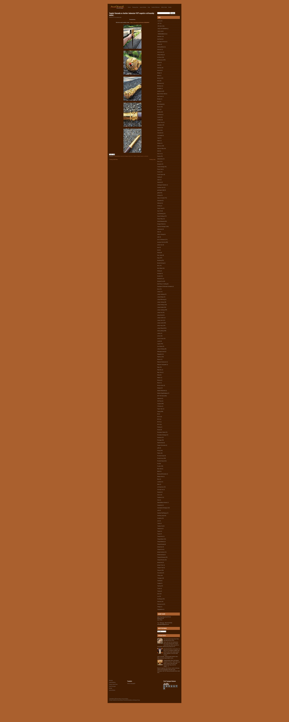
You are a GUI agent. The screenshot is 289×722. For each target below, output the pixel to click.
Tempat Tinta (160, 567)
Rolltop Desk (160, 476)
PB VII (158, 421)
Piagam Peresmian (161, 445)
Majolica (159, 356)
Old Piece (159, 401)
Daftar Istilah (164, 7)
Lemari (158, 336)
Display (159, 156)
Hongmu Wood (160, 224)
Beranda (111, 680)
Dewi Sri (159, 153)
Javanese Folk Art (161, 242)
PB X (158, 424)
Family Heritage (160, 166)
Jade (158, 237)
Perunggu (159, 440)
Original (134, 156)
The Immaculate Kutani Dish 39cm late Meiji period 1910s (171, 639)
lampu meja (160, 325)
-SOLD (158, 31)
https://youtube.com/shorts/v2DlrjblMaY (139, 22)
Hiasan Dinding (160, 216)
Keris (158, 265)
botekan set (160, 91)
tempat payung (160, 554)
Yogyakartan (160, 609)
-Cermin (159, 21)
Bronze (159, 106)
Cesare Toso (160, 122)
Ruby (158, 484)
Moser (158, 382)
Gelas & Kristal (160, 198)
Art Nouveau (160, 60)
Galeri (158, 179)
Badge (158, 73)
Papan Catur (160, 408)
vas (158, 596)
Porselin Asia (160, 458)
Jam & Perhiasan (161, 239)
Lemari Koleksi (143, 7)
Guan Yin (159, 211)
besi (158, 80)
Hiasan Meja (160, 218)
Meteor (159, 377)
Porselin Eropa (160, 461)
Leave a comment (144, 156)
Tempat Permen (160, 559)
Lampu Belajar (160, 297)
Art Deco (159, 57)
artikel (158, 62)
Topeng (159, 586)
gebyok (159, 192)
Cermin (158, 117)
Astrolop (159, 67)
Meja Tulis (159, 372)
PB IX (158, 416)
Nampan (159, 388)
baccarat (159, 70)
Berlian (158, 78)
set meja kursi (160, 487)
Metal (158, 375)
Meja (158, 367)
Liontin (158, 341)
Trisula (158, 588)
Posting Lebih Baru (114, 159)
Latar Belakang (112, 682)
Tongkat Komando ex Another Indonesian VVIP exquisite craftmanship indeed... (131, 14)
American (159, 49)
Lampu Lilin (159, 320)
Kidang (158, 271)
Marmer (159, 359)
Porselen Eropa (160, 455)
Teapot (158, 531)
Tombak (159, 580)
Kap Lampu (159, 255)
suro (158, 520)
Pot (158, 463)
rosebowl (159, 481)
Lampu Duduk (160, 307)
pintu (158, 448)
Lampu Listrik (160, 323)
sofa (158, 510)
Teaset (158, 533)
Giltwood (159, 203)
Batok (158, 75)
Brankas (159, 99)
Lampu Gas (159, 312)
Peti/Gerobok (160, 442)
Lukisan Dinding (160, 349)
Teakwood (159, 528)
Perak (158, 429)
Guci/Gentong (160, 213)
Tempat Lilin (160, 549)
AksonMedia (120, 700)
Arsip (149, 7)
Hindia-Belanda (160, 221)
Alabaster (159, 36)
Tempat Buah (160, 539)
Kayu (158, 257)
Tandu (158, 523)
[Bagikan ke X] (112, 154)
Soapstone (159, 505)
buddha (159, 112)
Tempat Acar (160, 536)
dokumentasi (160, 158)
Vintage (159, 606)
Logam (158, 343)
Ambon (158, 44)
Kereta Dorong (160, 263)
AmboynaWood (160, 47)
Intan (158, 231)
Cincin (158, 130)
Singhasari (159, 497)
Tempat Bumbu (160, 541)
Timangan (159, 578)
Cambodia (159, 114)
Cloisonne (159, 132)
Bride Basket (160, 104)
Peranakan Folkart (161, 432)
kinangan (159, 273)
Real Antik (159, 468)
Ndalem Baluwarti (161, 390)
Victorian (159, 601)
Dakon (158, 140)
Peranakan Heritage (161, 435)
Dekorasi (159, 145)
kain (158, 250)
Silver (158, 494)
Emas (158, 161)
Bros (158, 109)
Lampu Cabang (160, 302)
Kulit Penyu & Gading (162, 284)
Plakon (158, 453)
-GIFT (158, 23)
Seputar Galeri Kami (113, 684)
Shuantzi (159, 492)
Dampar (159, 143)
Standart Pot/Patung (161, 513)
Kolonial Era (160, 278)
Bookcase (159, 86)
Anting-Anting (160, 54)
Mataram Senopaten (161, 364)
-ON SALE (159, 26)
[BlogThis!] (111, 154)
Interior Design (160, 234)
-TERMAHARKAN (117, 156)
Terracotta (159, 572)
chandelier (159, 125)
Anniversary (160, 52)
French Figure (160, 174)
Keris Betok (159, 268)
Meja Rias (159, 369)
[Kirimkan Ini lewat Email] (110, 154)
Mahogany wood (161, 351)
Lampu (158, 291)
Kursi (158, 289)
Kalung (158, 252)
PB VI (158, 419)
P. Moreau (159, 406)
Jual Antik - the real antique (122, 698)
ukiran (158, 593)
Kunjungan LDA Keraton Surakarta (164, 286)
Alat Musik (159, 39)
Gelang (159, 195)
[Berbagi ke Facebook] (114, 154)
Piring (158, 450)
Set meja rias (160, 489)
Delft (158, 151)
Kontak (169, 7)
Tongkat (138, 156)
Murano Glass (160, 385)
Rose (158, 479)
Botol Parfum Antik (161, 93)
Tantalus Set (160, 526)
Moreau (159, 380)
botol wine (159, 96)
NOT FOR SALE (160, 395)
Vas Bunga (159, 599)
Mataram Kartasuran (161, 362)
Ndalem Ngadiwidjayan (162, 393)
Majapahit (159, 354)
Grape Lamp (160, 208)
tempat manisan (160, 552)
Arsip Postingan (112, 686)
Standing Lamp (160, 515)
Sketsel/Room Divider (162, 502)
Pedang (159, 427)
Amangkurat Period (161, 41)
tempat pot (159, 562)
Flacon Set (159, 169)
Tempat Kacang (160, 544)
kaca (158, 247)
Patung (158, 411)
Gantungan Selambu (161, 185)
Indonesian (130, 156)
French (158, 172)
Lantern (159, 333)
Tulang (158, 591)
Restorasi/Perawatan (161, 474)
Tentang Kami (135, 7)
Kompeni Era (160, 281)
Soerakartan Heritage (162, 507)
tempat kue (159, 547)
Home (129, 7)
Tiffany (159, 575)
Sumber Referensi (155, 7)
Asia (158, 65)
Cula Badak (159, 135)
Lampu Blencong (161, 299)
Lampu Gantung (160, 294)
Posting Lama (152, 159)
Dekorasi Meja (160, 148)
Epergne (159, 164)
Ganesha (159, 182)
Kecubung (159, 260)
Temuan (159, 570)
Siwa (158, 500)
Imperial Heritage (124, 156)
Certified (159, 119)
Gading (158, 177)
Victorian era (160, 604)
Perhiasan (159, 437)
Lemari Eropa (160, 338)
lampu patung (160, 330)
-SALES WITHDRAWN (162, 28)
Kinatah (159, 276)
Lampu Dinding (160, 304)
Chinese (159, 127)
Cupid (158, 138)
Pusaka (158, 466)
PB (157, 414)
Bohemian (159, 83)
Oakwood (159, 398)
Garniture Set (160, 187)
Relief (158, 471)
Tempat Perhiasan (161, 557)
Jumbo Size (159, 244)
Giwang (159, 205)
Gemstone (159, 200)
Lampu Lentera (160, 317)
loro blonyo (160, 346)
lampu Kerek (160, 315)
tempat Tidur (160, 565)
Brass (158, 101)
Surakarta (159, 518)
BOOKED (159, 88)
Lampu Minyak (160, 328)
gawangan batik (160, 190)
